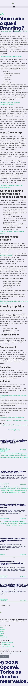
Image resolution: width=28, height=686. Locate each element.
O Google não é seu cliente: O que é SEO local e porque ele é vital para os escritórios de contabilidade (14, 585)
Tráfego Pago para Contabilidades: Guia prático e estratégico (12, 563)
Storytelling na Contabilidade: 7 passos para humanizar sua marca (13, 540)
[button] (14, 7)
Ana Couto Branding (6, 255)
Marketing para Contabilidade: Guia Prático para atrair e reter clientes (13, 506)
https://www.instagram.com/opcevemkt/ (12, 417)
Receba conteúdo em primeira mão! (10, 651)
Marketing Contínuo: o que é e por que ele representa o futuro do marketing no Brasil (13, 441)
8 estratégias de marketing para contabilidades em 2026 (13, 471)
